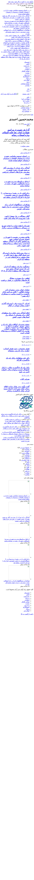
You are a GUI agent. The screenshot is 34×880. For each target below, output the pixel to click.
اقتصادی (26, 456)
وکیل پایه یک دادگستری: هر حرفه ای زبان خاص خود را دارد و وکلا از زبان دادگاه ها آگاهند (15, 415)
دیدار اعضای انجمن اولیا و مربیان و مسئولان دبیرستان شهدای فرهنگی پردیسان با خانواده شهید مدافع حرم (15, 433)
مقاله (27, 469)
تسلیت (27, 473)
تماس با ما (26, 101)
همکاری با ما (25, 99)
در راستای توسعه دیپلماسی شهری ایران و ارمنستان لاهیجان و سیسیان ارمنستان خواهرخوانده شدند (16, 12)
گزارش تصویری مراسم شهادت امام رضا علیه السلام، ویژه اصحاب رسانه (15, 132)
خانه (28, 97)
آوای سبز (26, 124)
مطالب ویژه (25, 453)
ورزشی (27, 471)
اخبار (27, 465)
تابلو (28, 462)
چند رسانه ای (25, 460)
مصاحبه (27, 449)
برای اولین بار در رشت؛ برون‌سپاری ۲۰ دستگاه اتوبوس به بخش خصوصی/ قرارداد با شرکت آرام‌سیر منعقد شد (16, 26)
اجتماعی (26, 451)
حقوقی (27, 464)
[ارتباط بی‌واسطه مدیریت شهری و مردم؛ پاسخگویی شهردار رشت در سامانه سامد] (19, 537)
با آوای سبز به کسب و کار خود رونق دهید (20, 1)
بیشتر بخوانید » (24, 146)
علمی (27, 467)
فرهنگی (27, 458)
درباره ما (26, 102)
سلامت (27, 474)
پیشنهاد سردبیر (24, 447)
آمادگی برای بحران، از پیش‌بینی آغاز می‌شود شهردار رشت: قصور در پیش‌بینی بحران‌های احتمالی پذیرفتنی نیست (15, 17)
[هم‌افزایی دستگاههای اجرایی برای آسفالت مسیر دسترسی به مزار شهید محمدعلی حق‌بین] (19, 579)
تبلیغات (27, 455)
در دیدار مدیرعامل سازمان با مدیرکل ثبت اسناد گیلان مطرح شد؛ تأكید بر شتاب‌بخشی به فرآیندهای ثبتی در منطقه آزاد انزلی (15, 51)
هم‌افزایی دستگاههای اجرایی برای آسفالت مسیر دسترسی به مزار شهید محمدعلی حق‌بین (16, 31)
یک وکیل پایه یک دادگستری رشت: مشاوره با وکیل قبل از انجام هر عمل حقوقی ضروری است (15, 439)
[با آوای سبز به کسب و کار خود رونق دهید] (20, 3)
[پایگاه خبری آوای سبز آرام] (9, 94)
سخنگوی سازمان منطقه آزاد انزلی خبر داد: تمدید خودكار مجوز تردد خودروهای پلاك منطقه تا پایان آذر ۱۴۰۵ (15, 57)
